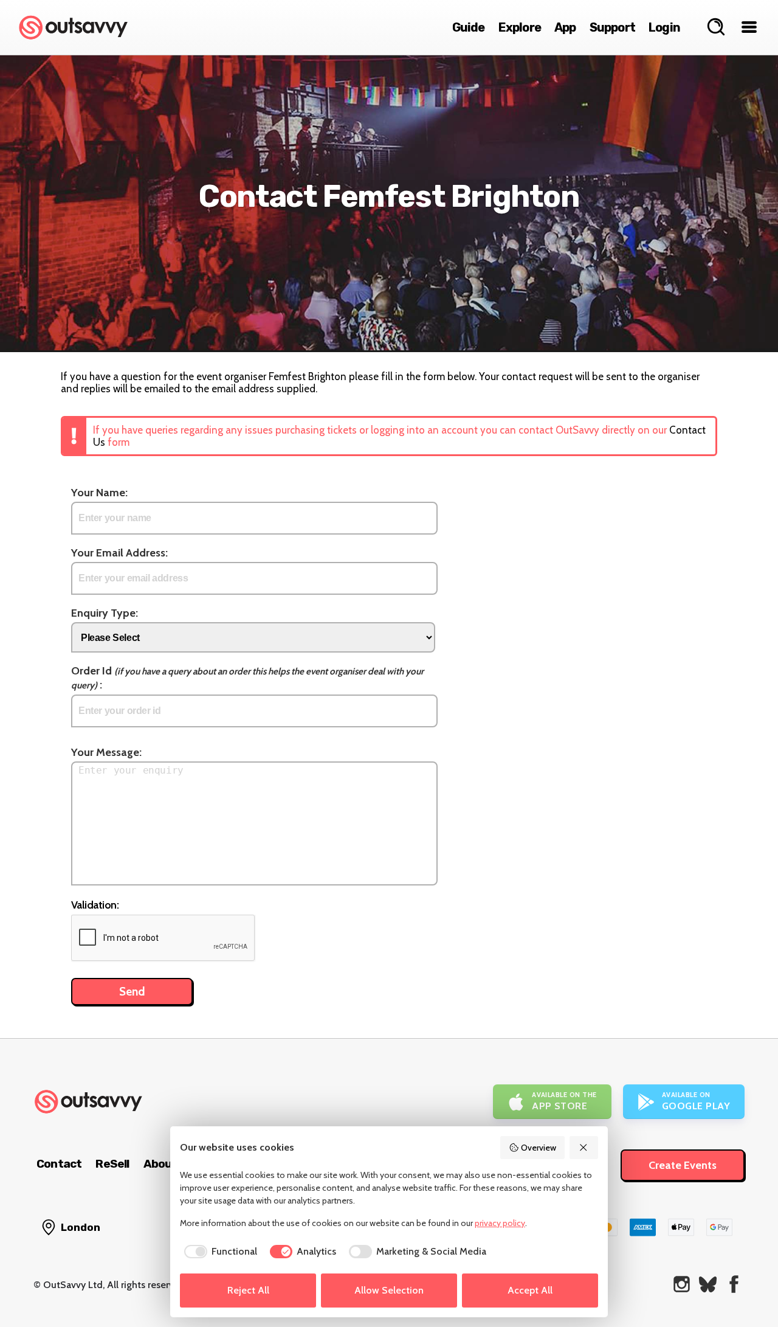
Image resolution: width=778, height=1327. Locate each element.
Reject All (248, 1290)
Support (612, 27)
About (160, 1164)
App (565, 27)
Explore (519, 27)
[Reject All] (584, 1147)
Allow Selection (389, 1290)
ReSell (112, 1164)
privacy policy (500, 1223)
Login (664, 27)
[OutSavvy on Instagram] (681, 1284)
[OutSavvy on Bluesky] (707, 1284)
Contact (58, 1164)
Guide (468, 27)
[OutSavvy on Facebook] (734, 1284)
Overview (538, 1147)
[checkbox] (218, 1251)
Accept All (530, 1290)
